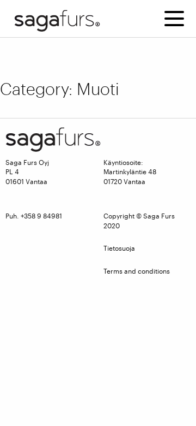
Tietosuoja (119, 248)
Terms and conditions (136, 271)
